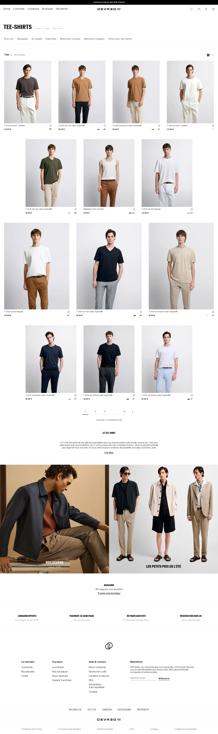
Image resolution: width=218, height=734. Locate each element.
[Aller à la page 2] (133, 412)
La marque (58, 667)
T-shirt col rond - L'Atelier (14, 126)
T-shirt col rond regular (151, 209)
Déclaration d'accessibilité (96, 686)
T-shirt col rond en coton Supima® (127, 126)
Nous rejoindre (60, 676)
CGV (132, 729)
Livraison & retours (99, 676)
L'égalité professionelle (186, 729)
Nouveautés (28, 672)
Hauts (47, 28)
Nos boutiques (60, 672)
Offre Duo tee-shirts (120, 39)
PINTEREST (143, 710)
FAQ (91, 680)
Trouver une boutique (109, 593)
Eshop (7, 9)
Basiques (22, 39)
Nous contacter (97, 667)
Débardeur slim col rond (93, 209)
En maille (37, 39)
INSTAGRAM (124, 710)
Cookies (93, 692)
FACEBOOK (75, 710)
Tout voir (9, 39)
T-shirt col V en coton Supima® (71, 126)
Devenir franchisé (61, 680)
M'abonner (164, 679)
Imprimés (51, 39)
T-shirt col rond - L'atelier (177, 126)
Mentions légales (105, 729)
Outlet (24, 676)
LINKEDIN (107, 710)
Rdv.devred (62, 9)
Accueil (38, 28)
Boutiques (47, 9)
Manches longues (94, 39)
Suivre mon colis (97, 672)
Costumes (18, 9)
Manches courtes (70, 39)
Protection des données (69, 729)
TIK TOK (91, 710)
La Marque (33, 9)
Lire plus (108, 453)
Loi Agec (154, 729)
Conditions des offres (31, 729)
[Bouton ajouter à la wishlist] (50, 126)
